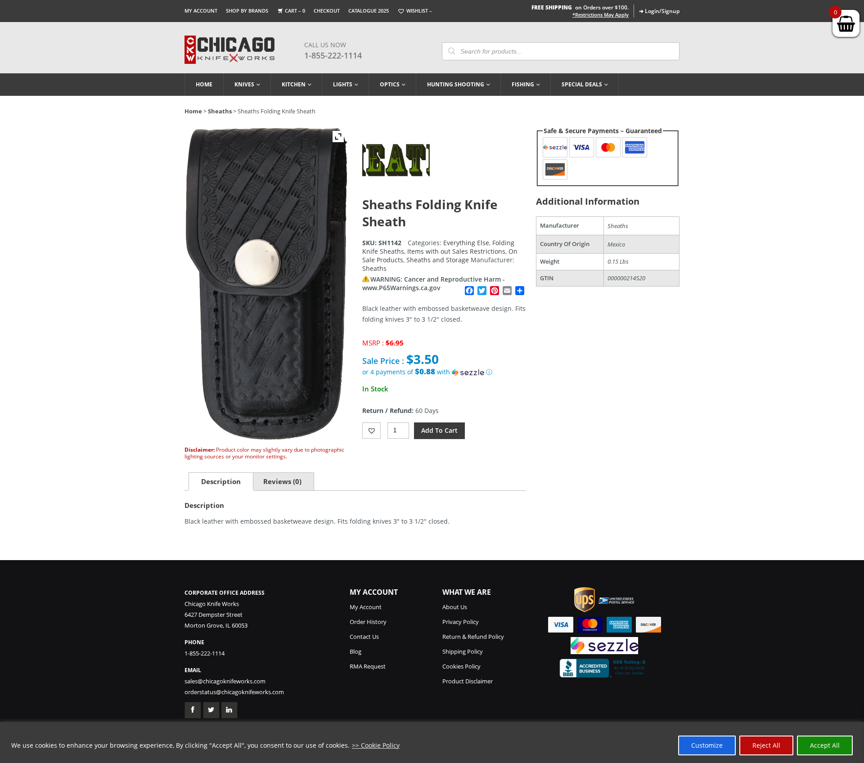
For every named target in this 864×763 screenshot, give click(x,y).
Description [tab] (221, 481)
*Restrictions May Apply (600, 15)
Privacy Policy (460, 622)
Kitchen (294, 84)
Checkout (327, 10)
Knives (244, 84)
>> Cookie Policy (376, 745)
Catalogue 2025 (368, 10)
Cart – (295, 10)
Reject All (766, 745)
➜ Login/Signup (659, 11)
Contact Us (364, 637)
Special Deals (582, 84)
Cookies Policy (461, 666)
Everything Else (466, 242)
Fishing (523, 84)
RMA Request (368, 666)
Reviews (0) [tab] (282, 481)
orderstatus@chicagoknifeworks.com (234, 692)
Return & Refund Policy (473, 637)
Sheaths (220, 111)
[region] (432, 742)
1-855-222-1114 (333, 55)
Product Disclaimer (467, 681)
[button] (444, 372)
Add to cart (439, 430)
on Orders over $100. (580, 7)
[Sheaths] (396, 191)
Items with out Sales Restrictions (456, 251)
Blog (355, 651)
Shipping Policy (462, 651)
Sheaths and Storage (437, 260)
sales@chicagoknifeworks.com (225, 681)
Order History (368, 622)
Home (204, 84)
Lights (342, 84)
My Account (200, 10)
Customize (707, 745)
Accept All (825, 745)
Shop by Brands (247, 10)
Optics (390, 84)
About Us (454, 607)
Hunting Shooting (455, 84)
